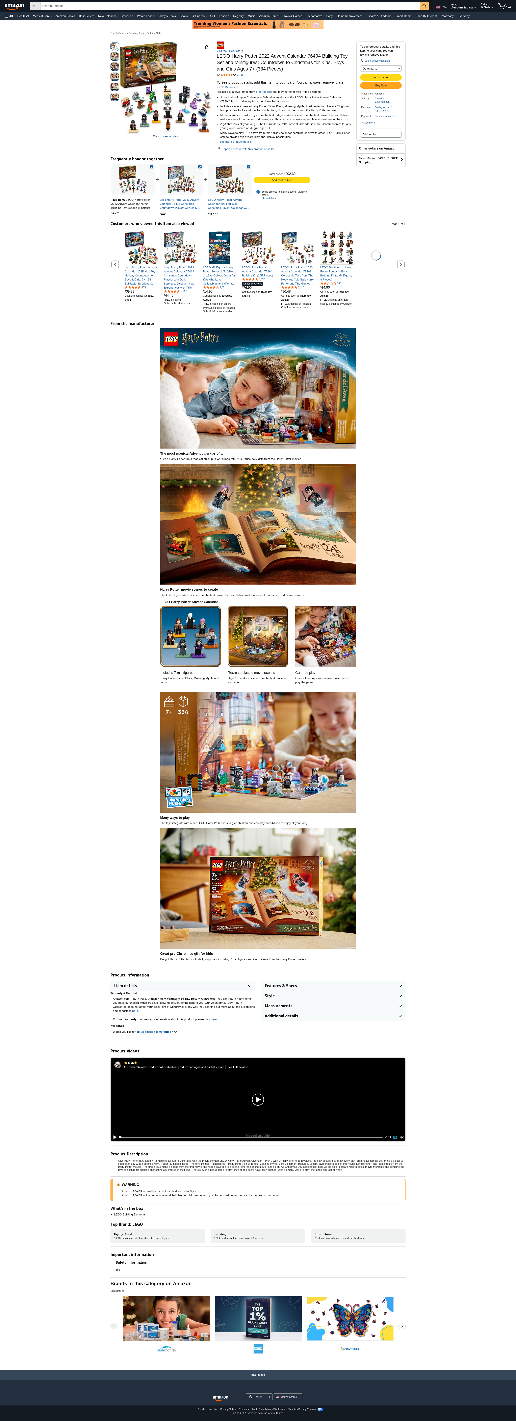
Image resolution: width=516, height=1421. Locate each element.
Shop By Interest (426, 16)
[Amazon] (14, 6)
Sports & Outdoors (379, 16)
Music (251, 16)
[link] (181, 179)
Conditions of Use (207, 1409)
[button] (9, 16)
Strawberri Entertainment (382, 100)
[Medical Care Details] (51, 16)
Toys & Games (118, 33)
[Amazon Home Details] (280, 16)
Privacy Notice (228, 1409)
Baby (329, 16)
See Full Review (238, 1067)
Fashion (224, 16)
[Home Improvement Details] (364, 16)
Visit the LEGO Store (230, 50)
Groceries (127, 16)
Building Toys (136, 33)
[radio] (115, 47)
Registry (238, 16)
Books (184, 16)
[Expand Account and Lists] (475, 7)
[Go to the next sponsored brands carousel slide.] (402, 1326)
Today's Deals (167, 16)
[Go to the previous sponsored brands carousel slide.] (114, 1326)
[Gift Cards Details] (206, 16)
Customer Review (135, 1067)
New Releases (107, 16)
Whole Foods (145, 16)
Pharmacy (447, 16)
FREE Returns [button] (226, 87)
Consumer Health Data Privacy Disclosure (262, 1409)
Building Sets (154, 33)
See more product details (236, 141)
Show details (269, 198)
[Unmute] (402, 1137)
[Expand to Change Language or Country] (446, 7)
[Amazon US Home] (220, 1398)
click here (211, 1019)
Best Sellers (86, 16)
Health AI (23, 16)
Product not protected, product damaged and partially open (186, 1067)
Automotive (315, 16)
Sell (212, 16)
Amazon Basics (65, 16)
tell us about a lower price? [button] (154, 1031)
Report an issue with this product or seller (248, 149)
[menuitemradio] (395, 1137)
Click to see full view (166, 136)
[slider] (251, 1137)
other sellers (264, 91)
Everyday (464, 16)
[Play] (114, 1137)
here (135, 1010)
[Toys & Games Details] (304, 16)
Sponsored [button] (116, 1290)
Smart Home (403, 16)
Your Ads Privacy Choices (302, 1409)
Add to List (369, 134)
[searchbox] (230, 6)
